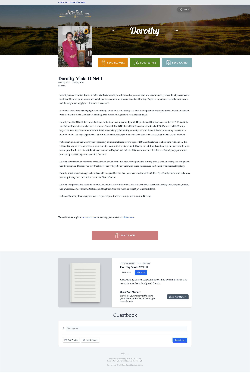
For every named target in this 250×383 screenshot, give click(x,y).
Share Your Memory (177, 297)
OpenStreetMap (128, 365)
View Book (126, 272)
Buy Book (141, 272)
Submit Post (180, 340)
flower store (128, 217)
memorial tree (89, 217)
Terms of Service (132, 361)
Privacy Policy (118, 361)
